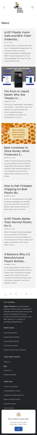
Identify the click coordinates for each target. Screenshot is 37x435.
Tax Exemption (9, 408)
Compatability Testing (12, 391)
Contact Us (8, 370)
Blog (5, 366)
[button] (4, 7)
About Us (7, 362)
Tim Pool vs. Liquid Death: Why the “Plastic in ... (16, 95)
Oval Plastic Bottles (11, 346)
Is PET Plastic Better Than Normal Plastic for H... (18, 222)
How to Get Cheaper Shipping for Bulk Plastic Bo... (18, 189)
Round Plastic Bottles (11, 341)
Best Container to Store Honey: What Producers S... (16, 151)
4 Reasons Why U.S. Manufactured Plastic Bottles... (17, 258)
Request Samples (10, 375)
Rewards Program (10, 404)
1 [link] (5, 294)
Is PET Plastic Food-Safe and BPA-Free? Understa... (17, 36)
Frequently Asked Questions (14, 395)
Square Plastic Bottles (11, 337)
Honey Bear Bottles (10, 333)
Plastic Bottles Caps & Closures (15, 350)
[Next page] (31, 294)
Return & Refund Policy (12, 399)
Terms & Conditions (11, 387)
